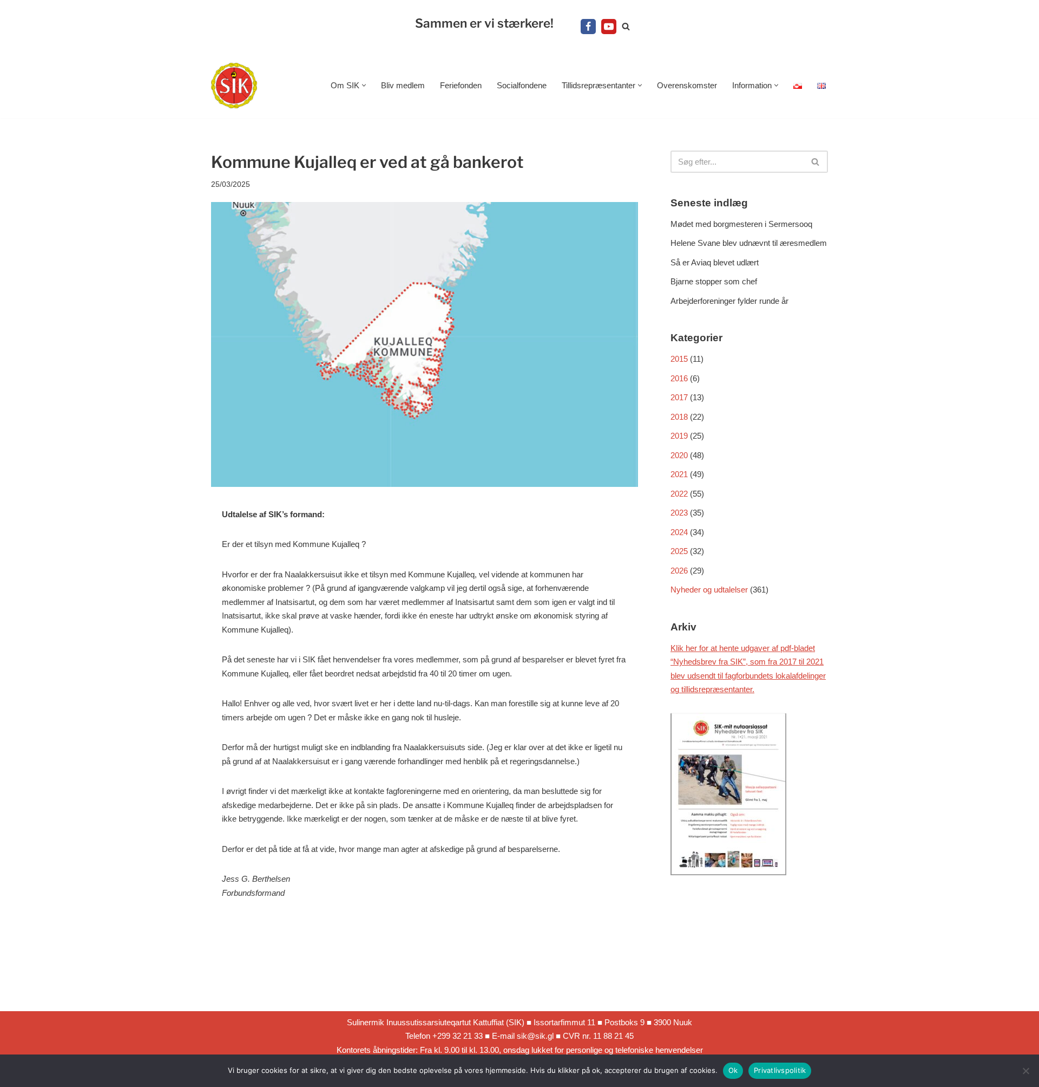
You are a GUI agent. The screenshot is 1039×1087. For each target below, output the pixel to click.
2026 (679, 570)
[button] (364, 85)
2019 (679, 435)
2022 (679, 493)
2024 (679, 532)
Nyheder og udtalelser (709, 589)
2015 (679, 358)
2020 (679, 455)
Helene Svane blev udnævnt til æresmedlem (748, 243)
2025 (679, 551)
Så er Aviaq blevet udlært (714, 262)
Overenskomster (687, 85)
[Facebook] (588, 26)
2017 (679, 397)
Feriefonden (461, 85)
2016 (679, 378)
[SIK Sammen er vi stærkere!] (234, 86)
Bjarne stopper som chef (713, 281)
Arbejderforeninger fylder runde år (729, 300)
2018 (679, 416)
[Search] (626, 26)
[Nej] (1025, 1070)
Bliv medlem (403, 85)
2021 (679, 474)
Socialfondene (522, 85)
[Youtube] (608, 26)
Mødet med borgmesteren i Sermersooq (741, 224)
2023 (679, 512)
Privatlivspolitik (780, 1070)
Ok (733, 1070)
